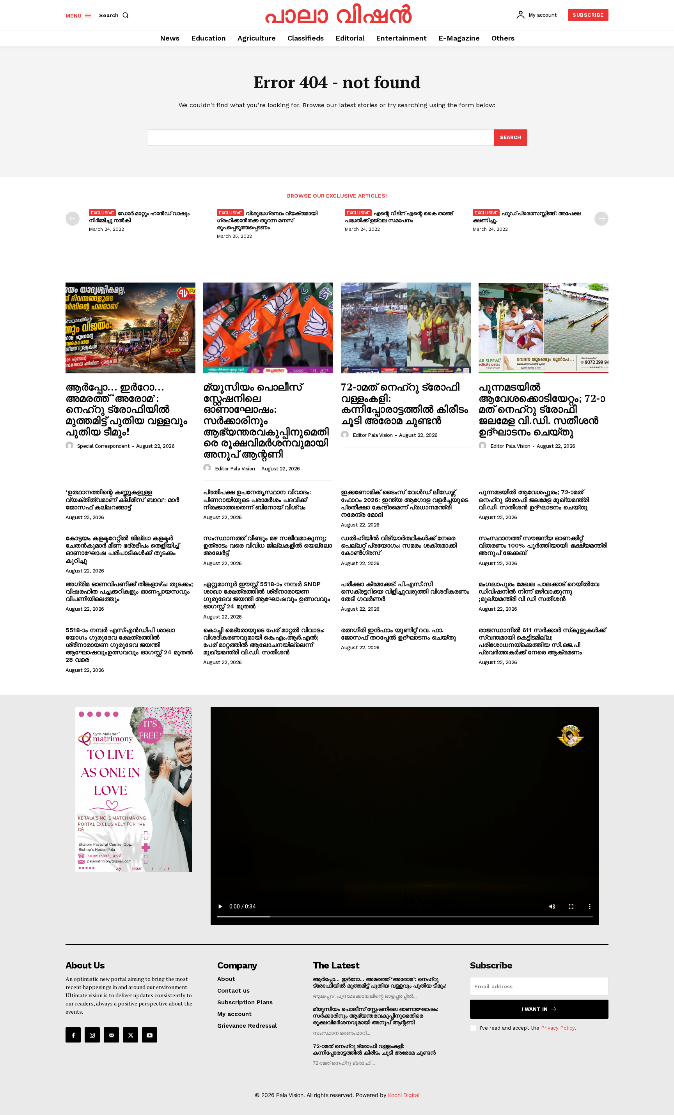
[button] (115, 15)
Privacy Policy (558, 1028)
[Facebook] (73, 1035)
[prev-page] (73, 219)
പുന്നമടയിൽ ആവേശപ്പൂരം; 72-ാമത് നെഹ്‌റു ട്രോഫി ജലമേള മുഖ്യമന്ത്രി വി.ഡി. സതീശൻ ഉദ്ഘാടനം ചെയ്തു (534, 499)
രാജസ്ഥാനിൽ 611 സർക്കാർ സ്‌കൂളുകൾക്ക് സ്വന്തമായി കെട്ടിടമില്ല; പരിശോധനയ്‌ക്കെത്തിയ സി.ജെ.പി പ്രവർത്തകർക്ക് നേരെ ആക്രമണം (542, 641)
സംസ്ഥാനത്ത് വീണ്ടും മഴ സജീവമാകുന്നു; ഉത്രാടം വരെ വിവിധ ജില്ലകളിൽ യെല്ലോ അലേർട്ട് (267, 545)
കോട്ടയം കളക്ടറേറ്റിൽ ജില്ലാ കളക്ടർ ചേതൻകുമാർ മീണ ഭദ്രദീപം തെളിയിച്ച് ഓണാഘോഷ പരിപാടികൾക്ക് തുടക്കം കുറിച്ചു (122, 549)
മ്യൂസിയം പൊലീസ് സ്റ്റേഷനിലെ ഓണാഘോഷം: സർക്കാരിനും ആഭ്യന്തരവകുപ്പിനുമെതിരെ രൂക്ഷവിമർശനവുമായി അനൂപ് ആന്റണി (266, 420)
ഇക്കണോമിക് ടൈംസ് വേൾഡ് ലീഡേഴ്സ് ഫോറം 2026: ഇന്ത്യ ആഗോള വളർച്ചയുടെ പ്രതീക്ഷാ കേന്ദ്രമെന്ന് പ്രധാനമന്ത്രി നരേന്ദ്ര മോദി (404, 503)
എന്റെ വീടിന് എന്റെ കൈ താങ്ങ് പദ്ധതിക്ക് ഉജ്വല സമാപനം (399, 216)
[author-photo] (71, 446)
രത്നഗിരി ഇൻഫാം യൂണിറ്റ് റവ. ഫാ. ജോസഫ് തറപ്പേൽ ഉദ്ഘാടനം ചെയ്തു (398, 633)
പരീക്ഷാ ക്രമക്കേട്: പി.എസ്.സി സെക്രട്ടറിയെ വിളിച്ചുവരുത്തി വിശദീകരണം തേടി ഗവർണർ (405, 591)
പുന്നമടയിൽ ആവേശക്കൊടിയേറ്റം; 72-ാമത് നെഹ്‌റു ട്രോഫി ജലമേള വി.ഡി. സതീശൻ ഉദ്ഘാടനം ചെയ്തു (542, 409)
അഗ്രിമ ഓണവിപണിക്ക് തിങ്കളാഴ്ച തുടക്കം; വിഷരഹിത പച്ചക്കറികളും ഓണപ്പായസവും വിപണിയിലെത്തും (129, 591)
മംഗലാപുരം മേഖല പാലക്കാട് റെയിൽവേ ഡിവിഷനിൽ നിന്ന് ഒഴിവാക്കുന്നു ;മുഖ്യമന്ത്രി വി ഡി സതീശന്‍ (539, 591)
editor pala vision (235, 469)
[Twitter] (130, 1035)
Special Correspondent (103, 446)
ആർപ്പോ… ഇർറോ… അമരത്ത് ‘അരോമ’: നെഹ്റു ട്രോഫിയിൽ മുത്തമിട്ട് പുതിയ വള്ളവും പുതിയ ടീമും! (126, 409)
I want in (534, 1009)
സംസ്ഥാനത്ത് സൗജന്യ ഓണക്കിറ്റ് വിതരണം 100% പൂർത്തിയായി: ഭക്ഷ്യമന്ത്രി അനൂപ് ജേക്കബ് (543, 545)
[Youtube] (149, 1035)
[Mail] (111, 1035)
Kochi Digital (403, 1095)
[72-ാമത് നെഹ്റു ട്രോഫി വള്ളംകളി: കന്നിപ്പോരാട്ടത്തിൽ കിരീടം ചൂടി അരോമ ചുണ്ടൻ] (406, 328)
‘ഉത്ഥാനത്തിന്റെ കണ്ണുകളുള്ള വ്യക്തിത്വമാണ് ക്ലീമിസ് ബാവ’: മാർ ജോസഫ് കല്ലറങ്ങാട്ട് (122, 499)
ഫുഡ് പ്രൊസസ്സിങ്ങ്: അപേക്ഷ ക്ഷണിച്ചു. (526, 216)
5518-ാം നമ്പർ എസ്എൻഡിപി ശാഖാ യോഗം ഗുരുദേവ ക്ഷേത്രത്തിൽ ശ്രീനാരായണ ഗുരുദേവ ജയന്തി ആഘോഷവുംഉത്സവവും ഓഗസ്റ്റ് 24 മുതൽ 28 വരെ (129, 645)
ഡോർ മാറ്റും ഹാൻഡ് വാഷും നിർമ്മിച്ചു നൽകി (139, 216)
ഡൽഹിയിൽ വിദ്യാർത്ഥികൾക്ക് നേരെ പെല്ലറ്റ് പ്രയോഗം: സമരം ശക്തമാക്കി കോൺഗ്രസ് (399, 545)
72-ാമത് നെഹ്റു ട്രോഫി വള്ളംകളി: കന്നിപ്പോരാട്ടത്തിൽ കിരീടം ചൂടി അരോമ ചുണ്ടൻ (404, 403)
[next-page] (601, 219)
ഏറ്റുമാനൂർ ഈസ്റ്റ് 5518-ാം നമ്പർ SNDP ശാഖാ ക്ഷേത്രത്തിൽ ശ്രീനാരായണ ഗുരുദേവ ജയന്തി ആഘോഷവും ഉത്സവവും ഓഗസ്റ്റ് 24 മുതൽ (266, 595)
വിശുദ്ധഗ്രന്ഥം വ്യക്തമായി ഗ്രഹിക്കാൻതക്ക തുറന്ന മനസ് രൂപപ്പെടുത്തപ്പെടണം (267, 220)
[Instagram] (92, 1035)
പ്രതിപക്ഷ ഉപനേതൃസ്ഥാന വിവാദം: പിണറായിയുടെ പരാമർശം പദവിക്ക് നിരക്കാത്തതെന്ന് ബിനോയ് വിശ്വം (257, 499)
